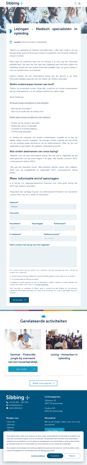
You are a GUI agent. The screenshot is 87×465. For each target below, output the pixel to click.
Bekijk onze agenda (42, 383)
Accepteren (55, 456)
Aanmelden (53, 430)
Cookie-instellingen (38, 456)
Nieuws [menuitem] (10, 430)
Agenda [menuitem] (10, 427)
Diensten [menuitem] (11, 424)
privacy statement (42, 285)
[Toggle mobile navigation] (79, 3)
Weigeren (72, 456)
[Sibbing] (14, 3)
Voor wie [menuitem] (11, 422)
